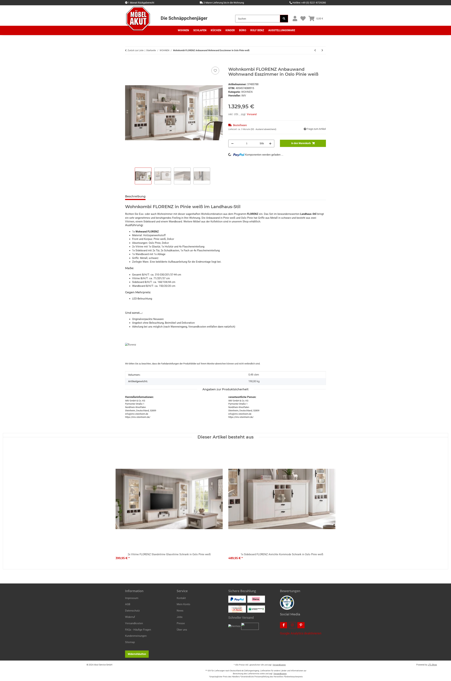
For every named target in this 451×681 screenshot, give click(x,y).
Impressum (131, 598)
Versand (252, 114)
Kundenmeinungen (136, 635)
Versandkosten (134, 623)
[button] (295, 19)
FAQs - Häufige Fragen (138, 629)
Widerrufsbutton (137, 654)
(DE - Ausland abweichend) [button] (263, 129)
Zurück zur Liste (136, 50)
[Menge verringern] (232, 143)
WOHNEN (247, 91)
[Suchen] (284, 18)
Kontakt (181, 598)
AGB (127, 604)
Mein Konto (183, 604)
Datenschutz (132, 610)
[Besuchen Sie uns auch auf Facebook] (283, 625)
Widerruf (130, 617)
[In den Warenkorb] (128, 62)
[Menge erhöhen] (270, 143)
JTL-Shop (432, 665)
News (180, 610)
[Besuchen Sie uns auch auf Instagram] (292, 625)
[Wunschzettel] (303, 19)
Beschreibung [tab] (135, 196)
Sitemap (130, 642)
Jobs (180, 617)
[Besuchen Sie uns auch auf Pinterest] (301, 625)
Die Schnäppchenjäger (184, 18)
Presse (181, 623)
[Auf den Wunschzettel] (215, 70)
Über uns (182, 629)
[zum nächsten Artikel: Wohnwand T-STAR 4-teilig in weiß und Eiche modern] (322, 50)
